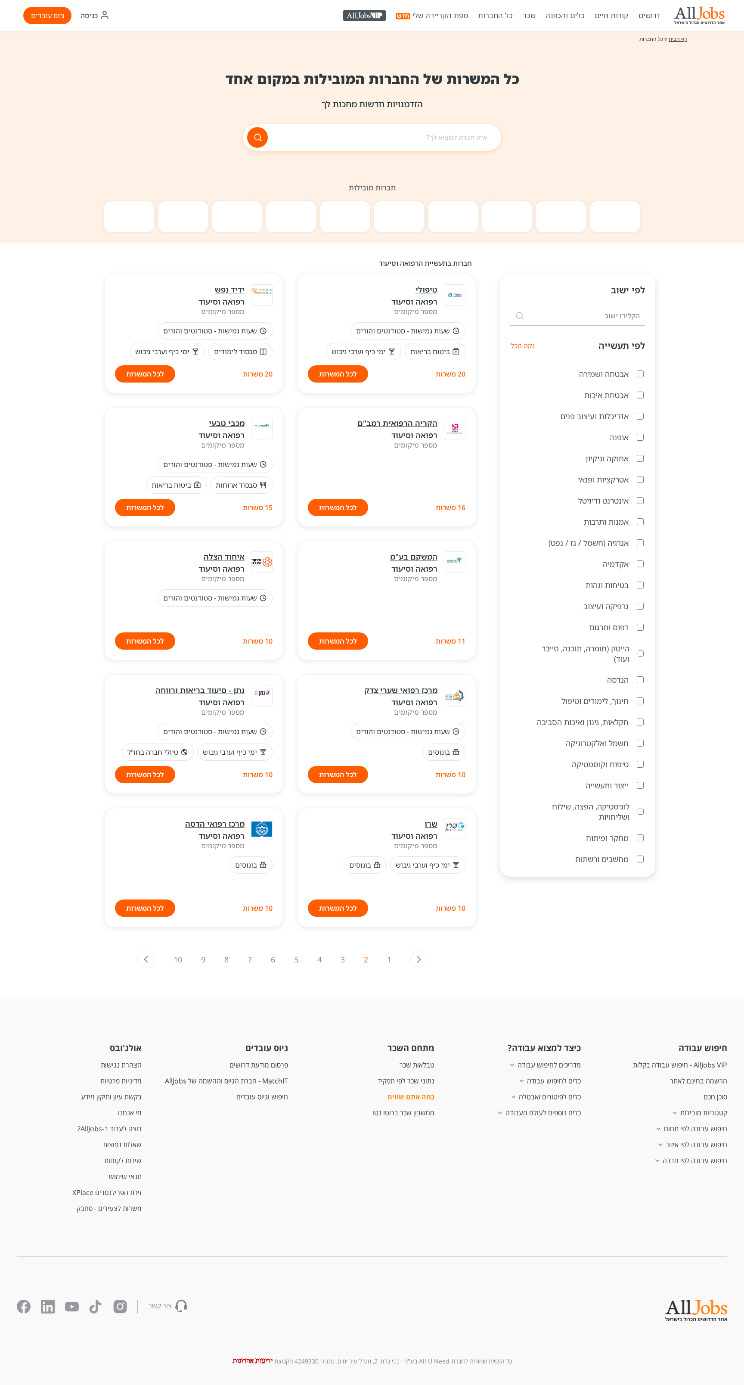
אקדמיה (616, 564)
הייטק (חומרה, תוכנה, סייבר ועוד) (585, 653)
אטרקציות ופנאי (603, 479)
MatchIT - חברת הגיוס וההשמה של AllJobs (226, 1081)
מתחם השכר (411, 1048)
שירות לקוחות (123, 1160)
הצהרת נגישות (121, 1065)
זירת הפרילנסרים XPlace (107, 1192)
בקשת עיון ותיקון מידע (111, 1097)
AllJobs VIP (365, 17)
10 (178, 959)
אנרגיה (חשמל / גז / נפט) (589, 543)
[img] (699, 15)
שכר (529, 15)
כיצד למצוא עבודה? (544, 1048)
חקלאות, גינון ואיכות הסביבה (583, 722)
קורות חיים (612, 15)
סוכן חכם (715, 1097)
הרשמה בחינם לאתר (698, 1081)
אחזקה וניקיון (607, 458)
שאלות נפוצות (122, 1144)
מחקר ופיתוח (607, 838)
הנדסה (618, 680)
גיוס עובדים (47, 15)
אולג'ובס (126, 1048)
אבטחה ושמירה (604, 374)
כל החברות (495, 15)
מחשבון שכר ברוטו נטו (403, 1112)
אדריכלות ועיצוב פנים (594, 416)
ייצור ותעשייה (607, 785)
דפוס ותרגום (609, 627)
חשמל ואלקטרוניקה (597, 743)
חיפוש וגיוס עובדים (262, 1097)
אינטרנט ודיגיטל (603, 500)
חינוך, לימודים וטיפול (595, 701)
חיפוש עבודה (703, 1048)
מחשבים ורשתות (602, 859)
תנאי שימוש (125, 1176)
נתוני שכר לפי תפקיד (406, 1081)
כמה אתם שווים (411, 1097)
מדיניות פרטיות (121, 1081)
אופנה (619, 437)
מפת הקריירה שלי (440, 15)
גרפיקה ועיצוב (606, 606)
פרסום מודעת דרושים (258, 1065)
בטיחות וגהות (607, 585)
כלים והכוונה (565, 15)
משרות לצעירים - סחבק (109, 1208)
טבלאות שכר (417, 1065)
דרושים (649, 15)
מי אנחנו (130, 1112)
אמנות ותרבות (606, 522)
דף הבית (678, 39)
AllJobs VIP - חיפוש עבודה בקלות (680, 1065)
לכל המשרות (338, 374)
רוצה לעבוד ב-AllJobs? (110, 1128)
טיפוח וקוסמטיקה (600, 764)
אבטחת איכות (606, 395)
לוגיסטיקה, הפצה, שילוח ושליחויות (590, 811)
